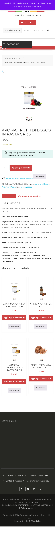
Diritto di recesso (14, 481)
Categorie (13, 44)
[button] (27, 47)
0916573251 (23, 505)
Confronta (39, 176)
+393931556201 (40, 505)
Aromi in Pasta (9, 187)
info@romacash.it (27, 508)
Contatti (9, 475)
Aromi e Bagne (42, 184)
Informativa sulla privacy (37, 481)
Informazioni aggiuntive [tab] (29, 196)
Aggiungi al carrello (21, 168)
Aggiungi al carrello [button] (13, 318)
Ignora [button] (38, 6)
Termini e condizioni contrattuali (32, 475)
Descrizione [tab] (8, 196)
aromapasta (26, 187)
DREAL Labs (34, 521)
